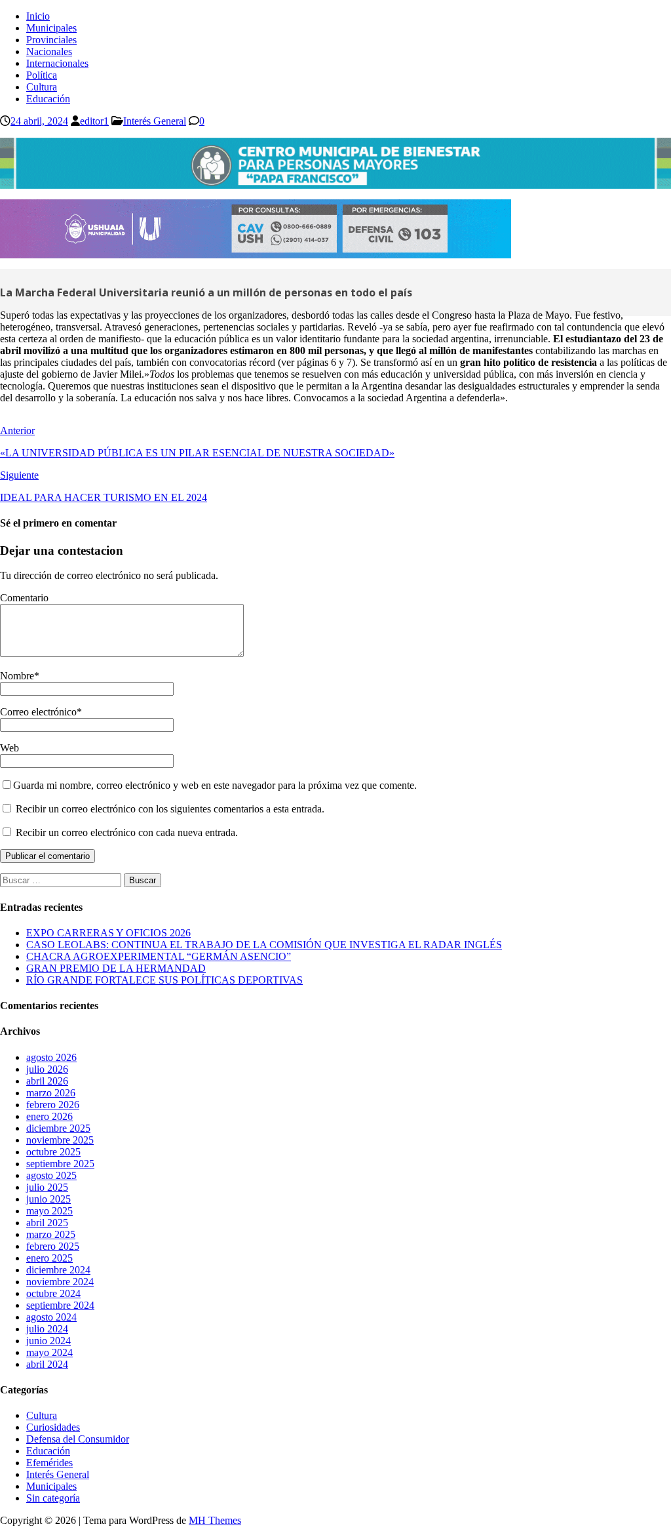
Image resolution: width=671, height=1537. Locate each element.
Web (9, 747)
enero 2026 (49, 1116)
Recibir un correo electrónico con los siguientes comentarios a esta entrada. (170, 808)
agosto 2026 (51, 1057)
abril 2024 (47, 1364)
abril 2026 (47, 1081)
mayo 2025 (49, 1210)
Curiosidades (53, 1427)
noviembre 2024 (60, 1281)
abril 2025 (47, 1222)
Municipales (51, 27)
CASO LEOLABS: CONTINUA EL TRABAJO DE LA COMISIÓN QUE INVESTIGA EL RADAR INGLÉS (264, 944)
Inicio (38, 16)
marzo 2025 (50, 1234)
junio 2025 (48, 1199)
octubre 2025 (53, 1151)
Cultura (41, 86)
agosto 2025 (51, 1175)
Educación (48, 98)
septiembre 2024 (60, 1305)
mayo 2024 (49, 1352)
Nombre (17, 675)
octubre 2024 (53, 1293)
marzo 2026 (50, 1092)
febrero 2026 (52, 1104)
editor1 (94, 121)
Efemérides (49, 1462)
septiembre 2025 (60, 1163)
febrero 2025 (52, 1246)
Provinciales (51, 39)
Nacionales (49, 51)
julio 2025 (47, 1187)
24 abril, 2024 (39, 121)
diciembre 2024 (58, 1269)
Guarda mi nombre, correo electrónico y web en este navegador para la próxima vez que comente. (215, 785)
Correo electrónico (38, 711)
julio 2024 (47, 1328)
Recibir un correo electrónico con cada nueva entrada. (127, 832)
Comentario (24, 597)
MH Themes (215, 1520)
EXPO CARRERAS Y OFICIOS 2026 (108, 932)
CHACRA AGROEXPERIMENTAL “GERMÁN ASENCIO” (158, 956)
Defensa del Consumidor (77, 1439)
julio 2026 (47, 1069)
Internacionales (57, 63)
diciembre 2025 (58, 1128)
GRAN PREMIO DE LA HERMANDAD (116, 968)
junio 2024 (48, 1340)
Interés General (154, 121)
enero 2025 (49, 1258)
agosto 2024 (51, 1317)
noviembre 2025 (60, 1140)
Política (41, 75)
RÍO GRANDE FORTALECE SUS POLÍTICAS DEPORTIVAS (164, 980)
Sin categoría (53, 1498)
